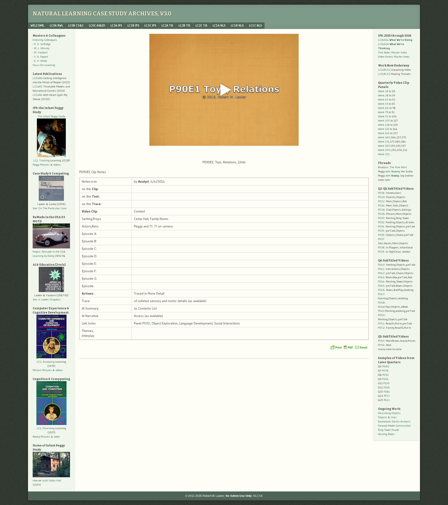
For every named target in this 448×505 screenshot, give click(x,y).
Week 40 (383, 99)
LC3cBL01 (384, 69)
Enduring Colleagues (45, 40)
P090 (146, 323)
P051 (381, 323)
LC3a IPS (116, 25)
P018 (381, 193)
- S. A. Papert (40, 56)
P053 (381, 340)
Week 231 (383, 154)
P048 (381, 302)
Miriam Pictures (42, 370)
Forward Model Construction (394, 425)
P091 (385, 374)
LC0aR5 (37, 86)
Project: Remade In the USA (49, 251)
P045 (381, 285)
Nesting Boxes (386, 434)
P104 (385, 379)
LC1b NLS (237, 25)
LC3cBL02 (384, 74)
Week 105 (384, 120)
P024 (381, 205)
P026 (381, 209)
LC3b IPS (133, 25)
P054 (381, 345)
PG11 (387, 400)
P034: (381, 226)
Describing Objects (389, 413)
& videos (55, 164)
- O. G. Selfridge (42, 44)
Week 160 (384, 137)
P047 (381, 294)
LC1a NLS (219, 25)
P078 (385, 370)
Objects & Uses (387, 417)
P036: (381, 235)
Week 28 (383, 95)
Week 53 (383, 103)
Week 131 (383, 129)
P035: (382, 230)
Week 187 (384, 145)
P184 (387, 391)
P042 (381, 273)
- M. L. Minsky (41, 48)
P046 (381, 290)
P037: (381, 239)
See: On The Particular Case (49, 208)
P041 (381, 269)
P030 (381, 218)
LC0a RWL (56, 25)
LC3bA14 (395, 40)
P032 (381, 222)
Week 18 (383, 91)
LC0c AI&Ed (97, 25)
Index (92, 323)
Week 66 (383, 108)
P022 (381, 201)
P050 (381, 315)
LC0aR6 (38, 78)
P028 (381, 214)
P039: (381, 251)
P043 (381, 277)
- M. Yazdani (40, 52)
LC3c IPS (150, 25)
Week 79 (383, 112)
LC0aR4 (37, 95)
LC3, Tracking (41, 160)
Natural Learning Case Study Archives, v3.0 (102, 13)
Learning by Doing (43, 256)
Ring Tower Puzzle (388, 430)
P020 (381, 197)
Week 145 (384, 133)
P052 (381, 327)
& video (55, 436)
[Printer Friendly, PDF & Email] (349, 347)
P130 (386, 383)
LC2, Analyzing (46, 361)
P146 (387, 387)
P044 (381, 281)
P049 (381, 311)
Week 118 (384, 124)
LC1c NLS (255, 25)
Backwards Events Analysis (394, 421)
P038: (381, 247)
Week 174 (383, 141)
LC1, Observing (46, 428)
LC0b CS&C (76, 25)
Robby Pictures (42, 436)
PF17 (386, 395)
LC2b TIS (184, 25)
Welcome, (38, 25)
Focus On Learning (44, 65)
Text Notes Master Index (392, 52)
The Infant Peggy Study (51, 116)
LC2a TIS (167, 25)
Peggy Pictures (41, 164)
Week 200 (384, 150)
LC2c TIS (201, 25)
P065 (385, 366)
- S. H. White (40, 61)
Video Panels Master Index (394, 56)
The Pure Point (398, 167)
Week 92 (383, 116)
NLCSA (258, 496)
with (392, 171)
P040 (381, 264)
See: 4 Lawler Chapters (47, 299)
